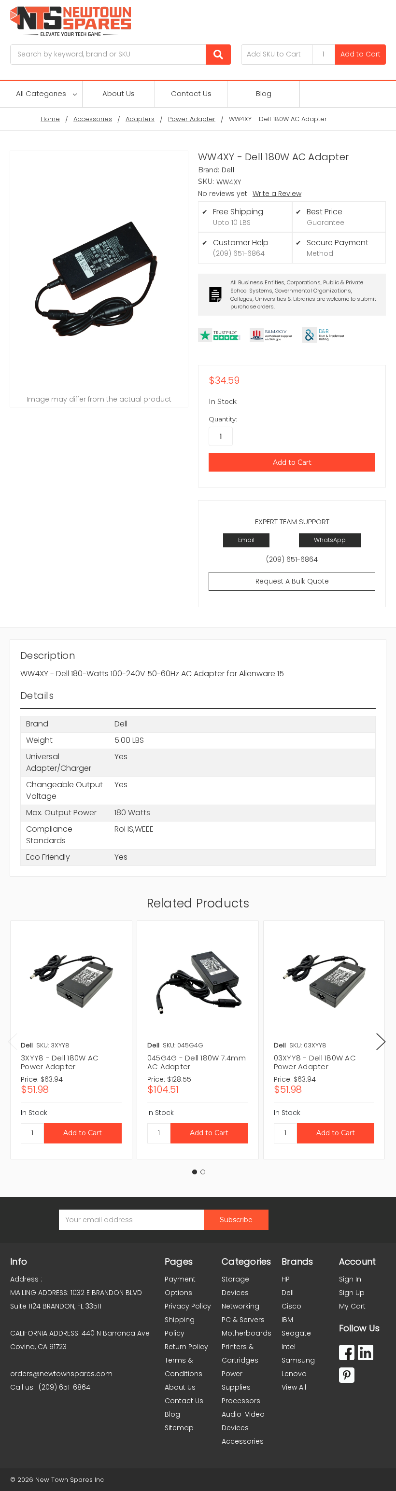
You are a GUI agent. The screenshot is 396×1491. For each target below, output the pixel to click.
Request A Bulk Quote (292, 581)
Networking (240, 1306)
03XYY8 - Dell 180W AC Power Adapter (315, 1062)
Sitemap (179, 1428)
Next (381, 1041)
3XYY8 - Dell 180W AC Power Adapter (60, 1062)
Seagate (296, 1333)
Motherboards (246, 1333)
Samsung (298, 1360)
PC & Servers (243, 1319)
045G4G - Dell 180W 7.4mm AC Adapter (196, 1062)
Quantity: (223, 419)
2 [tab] (202, 1172)
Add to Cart (360, 54)
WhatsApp (330, 540)
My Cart (352, 1306)
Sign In (350, 1279)
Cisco (291, 1306)
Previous (12, 1041)
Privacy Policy (188, 1306)
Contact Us (191, 93)
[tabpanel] (71, 1040)
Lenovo (294, 1374)
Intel (289, 1347)
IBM (287, 1319)
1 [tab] (194, 1172)
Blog (263, 93)
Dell (288, 1292)
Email (246, 540)
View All (294, 1387)
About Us (118, 93)
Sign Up (352, 1292)
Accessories (243, 1441)
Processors (241, 1401)
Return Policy (186, 1347)
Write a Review (277, 193)
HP (286, 1279)
